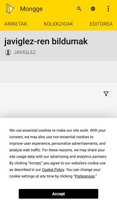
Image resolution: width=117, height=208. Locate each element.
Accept (58, 194)
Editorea (101, 24)
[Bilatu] (79, 9)
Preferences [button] (85, 176)
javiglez (25, 52)
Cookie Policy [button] (53, 169)
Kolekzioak (58, 24)
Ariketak (15, 24)
